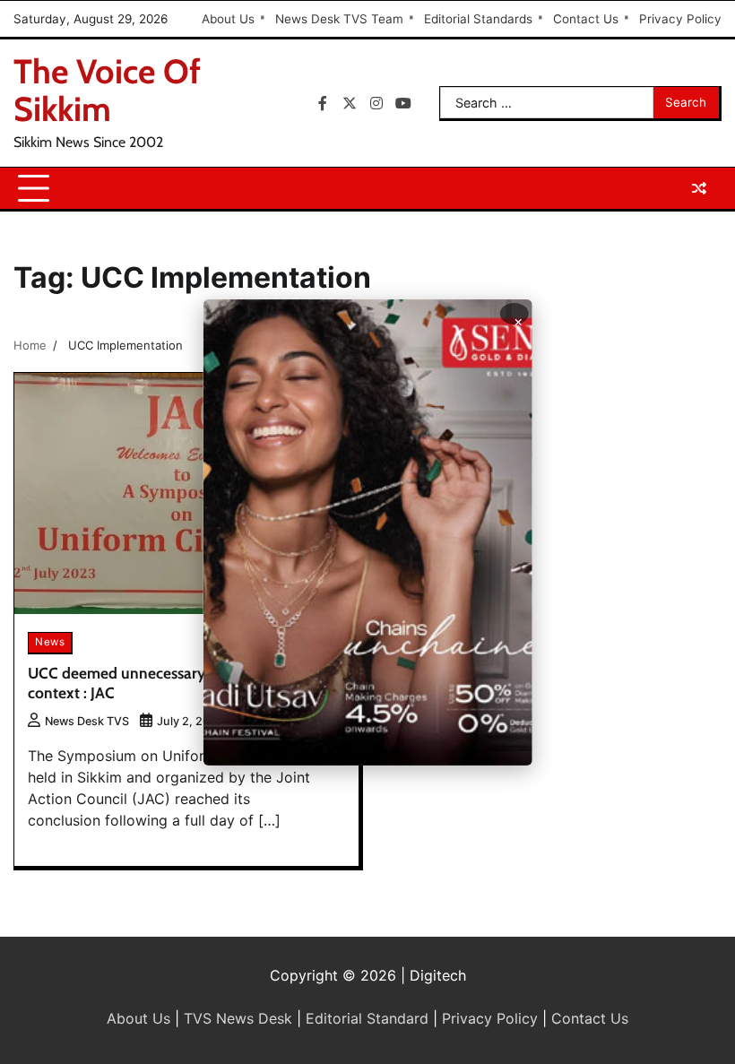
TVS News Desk (238, 1018)
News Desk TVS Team (339, 19)
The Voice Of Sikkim (107, 90)
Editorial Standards (478, 19)
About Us (228, 19)
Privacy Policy (680, 19)
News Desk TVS (87, 721)
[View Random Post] (699, 188)
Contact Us (585, 19)
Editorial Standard (367, 1018)
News (50, 642)
